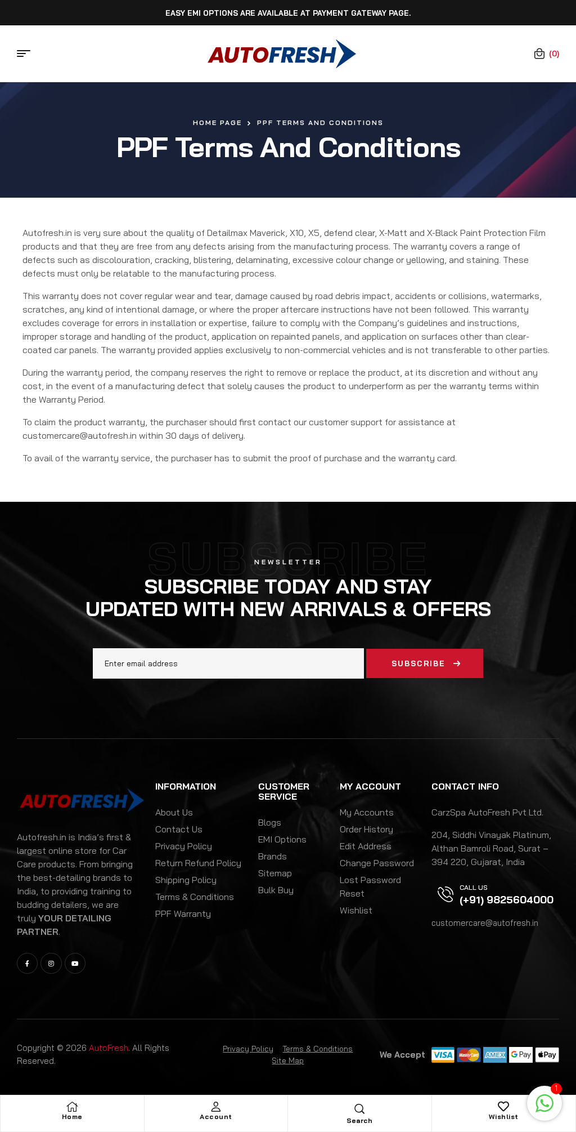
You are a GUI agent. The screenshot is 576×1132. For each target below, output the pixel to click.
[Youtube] (75, 963)
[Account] (216, 1106)
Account (216, 1116)
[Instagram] (50, 963)
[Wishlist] (503, 1106)
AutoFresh (108, 1047)
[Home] (72, 1106)
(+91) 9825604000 (507, 899)
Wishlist (504, 1116)
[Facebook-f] (27, 963)
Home (72, 1116)
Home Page (217, 122)
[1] (545, 1109)
